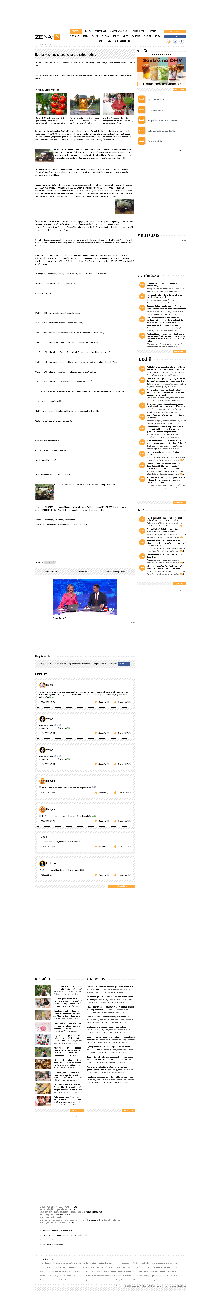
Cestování (76, 31)
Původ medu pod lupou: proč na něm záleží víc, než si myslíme (156, 1275)
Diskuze (147, 36)
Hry (109, 41)
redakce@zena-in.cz (94, 1211)
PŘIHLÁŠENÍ (86, 663)
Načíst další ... (121, 886)
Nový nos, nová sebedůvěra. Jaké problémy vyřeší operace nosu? (156, 1263)
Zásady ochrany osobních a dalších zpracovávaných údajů (65, 1235)
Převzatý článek (118, 571)
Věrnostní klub (122, 41)
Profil (101, 41)
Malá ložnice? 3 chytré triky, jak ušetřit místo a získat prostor (156, 1279)
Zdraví (116, 36)
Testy (85, 36)
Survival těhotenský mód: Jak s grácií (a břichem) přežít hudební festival (62, 1263)
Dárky (88, 31)
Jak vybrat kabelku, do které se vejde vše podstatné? (60, 1271)
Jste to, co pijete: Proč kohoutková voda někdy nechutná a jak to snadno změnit (109, 1279)
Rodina (153, 31)
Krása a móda (139, 31)
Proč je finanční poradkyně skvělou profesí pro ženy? (60, 1275)
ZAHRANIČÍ (50, 562)
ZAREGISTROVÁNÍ (73, 663)
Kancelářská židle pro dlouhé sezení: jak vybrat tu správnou (109, 1275)
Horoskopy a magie (119, 31)
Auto (125, 36)
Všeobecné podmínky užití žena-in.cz (57, 1230)
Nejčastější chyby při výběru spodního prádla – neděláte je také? (109, 1271)
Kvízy (157, 36)
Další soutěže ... (179, 89)
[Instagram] (175, 41)
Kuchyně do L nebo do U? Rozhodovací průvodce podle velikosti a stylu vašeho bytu (156, 1267)
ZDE (75, 1206)
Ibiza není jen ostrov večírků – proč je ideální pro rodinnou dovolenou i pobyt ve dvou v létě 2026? (62, 1267)
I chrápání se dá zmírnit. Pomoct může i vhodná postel (107, 1263)
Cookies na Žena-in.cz (51, 1239)
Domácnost (100, 31)
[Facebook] (181, 41)
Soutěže (136, 36)
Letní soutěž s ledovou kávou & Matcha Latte (160, 83)
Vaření (95, 36)
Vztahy (105, 36)
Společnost (73, 36)
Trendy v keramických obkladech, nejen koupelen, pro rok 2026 (156, 1271)
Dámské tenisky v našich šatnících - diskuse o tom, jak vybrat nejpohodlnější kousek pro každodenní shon (109, 1267)
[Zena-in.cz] (49, 37)
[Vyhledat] (169, 41)
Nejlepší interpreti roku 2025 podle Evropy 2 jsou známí (61, 1279)
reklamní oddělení (96, 1219)
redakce (72, 1209)
